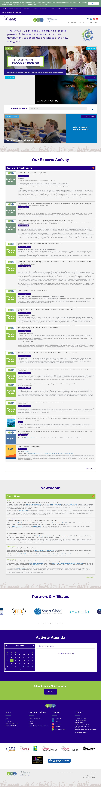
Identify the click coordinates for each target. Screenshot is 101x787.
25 (24, 663)
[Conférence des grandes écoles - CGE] (89, 750)
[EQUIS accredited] (24, 750)
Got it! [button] (93, 3)
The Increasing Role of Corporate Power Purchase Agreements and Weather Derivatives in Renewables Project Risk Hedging (53, 369)
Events (31, 723)
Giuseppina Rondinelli (21, 568)
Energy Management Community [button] (12, 12)
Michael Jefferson (30, 437)
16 (15, 660)
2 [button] (41, 623)
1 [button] (38, 623)
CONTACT (95, 22)
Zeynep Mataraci (69, 553)
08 (11, 657)
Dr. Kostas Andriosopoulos (32, 453)
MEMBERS (74, 22)
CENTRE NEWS (10, 77)
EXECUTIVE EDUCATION (12, 116)
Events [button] (35, 8)
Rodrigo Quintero (64, 535)
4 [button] (46, 623)
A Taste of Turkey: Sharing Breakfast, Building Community (23, 548)
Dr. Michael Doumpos (57, 453)
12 (28, 657)
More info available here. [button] (40, 4)
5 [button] (48, 623)
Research (31, 721)
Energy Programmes (35, 718)
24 (19, 663)
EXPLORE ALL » (90, 468)
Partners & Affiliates (11, 725)
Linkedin (57, 721)
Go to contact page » (81, 732)
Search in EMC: (19, 108)
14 (7, 660)
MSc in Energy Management (24, 522)
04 (24, 655)
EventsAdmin (92, 777)
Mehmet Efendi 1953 (21, 553)
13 (32, 657)
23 (15, 663)
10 (19, 657)
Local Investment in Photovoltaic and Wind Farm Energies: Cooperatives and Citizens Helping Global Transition (48, 384)
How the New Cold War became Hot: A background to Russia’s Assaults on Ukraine (41, 402)
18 (24, 660)
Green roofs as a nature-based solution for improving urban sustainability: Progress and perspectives (45, 220)
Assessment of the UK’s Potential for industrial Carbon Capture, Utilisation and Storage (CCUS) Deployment (47, 352)
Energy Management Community (39, 725)
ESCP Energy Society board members (44, 550)
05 (28, 655)
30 (15, 666)
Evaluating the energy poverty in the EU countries (32, 172)
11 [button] (62, 623)
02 (15, 655)
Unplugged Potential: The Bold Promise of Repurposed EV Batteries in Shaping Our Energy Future (45, 309)
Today (19, 669)
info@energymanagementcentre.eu (86, 729)
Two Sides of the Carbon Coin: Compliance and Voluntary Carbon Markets (38, 327)
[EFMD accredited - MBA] (49, 750)
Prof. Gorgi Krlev (23, 510)
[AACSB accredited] (35, 750)
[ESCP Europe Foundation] (10, 750)
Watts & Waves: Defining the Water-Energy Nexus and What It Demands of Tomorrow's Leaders (33, 502)
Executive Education (12, 723)
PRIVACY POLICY (82, 22)
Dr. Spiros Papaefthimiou (68, 453)
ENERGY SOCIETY (90, 77)
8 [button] (55, 623)
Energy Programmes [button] (15, 8)
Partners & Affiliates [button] (70, 8)
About (7, 718)
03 (19, 655)
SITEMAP (90, 22)
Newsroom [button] (43, 8)
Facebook (58, 718)
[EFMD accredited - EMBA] (70, 750)
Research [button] (27, 8)
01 (11, 655)
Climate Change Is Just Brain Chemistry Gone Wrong (33, 290)
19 (28, 660)
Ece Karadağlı (60, 553)
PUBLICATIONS (91, 48)
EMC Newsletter (60, 729)
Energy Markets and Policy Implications (29, 446)
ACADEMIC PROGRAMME (88, 116)
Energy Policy (26, 451)
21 (7, 663)
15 (11, 660)
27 (32, 663)
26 (28, 663)
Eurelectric (35, 564)
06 (32, 655)
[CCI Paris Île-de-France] (59, 761)
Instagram (58, 724)
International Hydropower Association (58, 522)
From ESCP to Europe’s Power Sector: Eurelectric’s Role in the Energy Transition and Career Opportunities (36, 561)
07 (7, 657)
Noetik (93, 775)
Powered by (85, 777)
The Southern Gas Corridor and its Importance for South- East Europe (37, 417)
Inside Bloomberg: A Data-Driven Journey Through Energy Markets (25, 533)
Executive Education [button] (56, 8)
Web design (89, 775)
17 (19, 660)
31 (7, 655)
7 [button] (53, 623)
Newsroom (9, 721)
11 (24, 657)
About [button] (4, 8)
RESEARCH (9, 48)
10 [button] (60, 623)
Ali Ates (54, 553)
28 (7, 666)
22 (11, 663)
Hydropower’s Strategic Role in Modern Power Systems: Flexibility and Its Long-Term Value (32, 520)
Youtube (57, 726)
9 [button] (57, 623)
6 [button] (50, 623)
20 (32, 660)
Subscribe (50, 692)
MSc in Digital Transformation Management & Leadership (67, 563)
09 (15, 657)
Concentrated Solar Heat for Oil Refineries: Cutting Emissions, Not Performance (40, 243)
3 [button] (43, 623)
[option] (14, 611)
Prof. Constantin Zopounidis (45, 453)
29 (11, 666)
